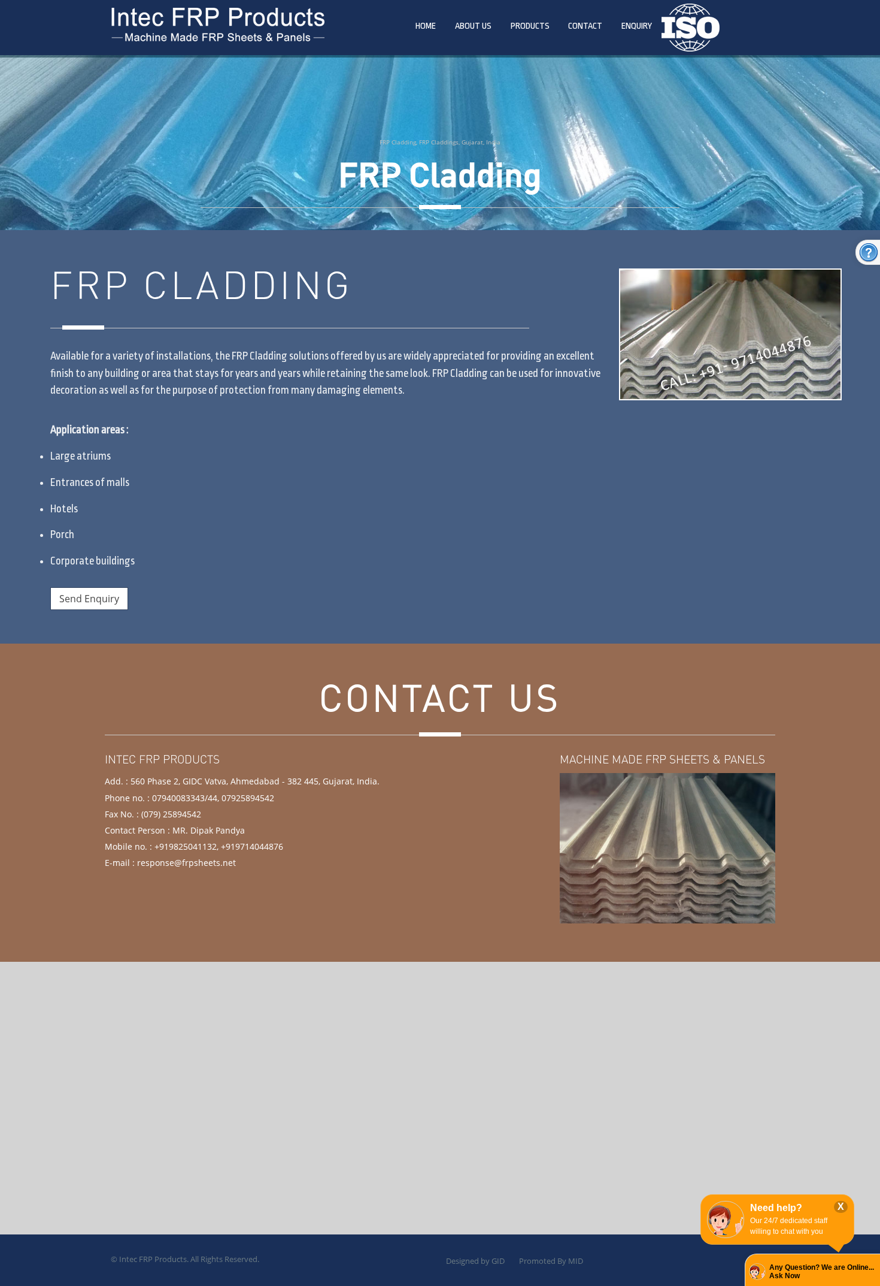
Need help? (776, 1208)
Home (425, 26)
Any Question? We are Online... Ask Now (821, 1271)
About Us (473, 26)
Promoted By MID (551, 1260)
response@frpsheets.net (186, 862)
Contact (585, 26)
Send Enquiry (89, 598)
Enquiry (636, 26)
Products (530, 26)
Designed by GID (475, 1260)
